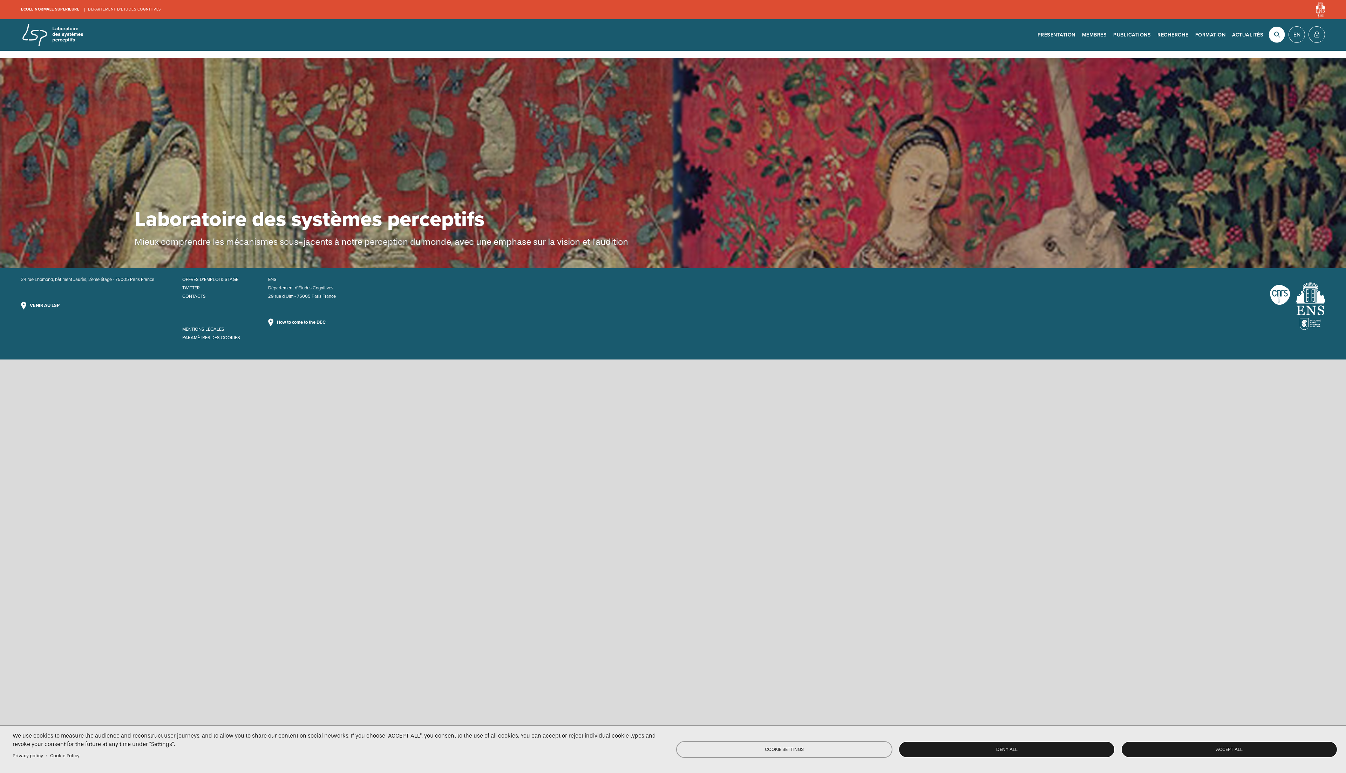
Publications (1132, 35)
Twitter (191, 288)
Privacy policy (28, 756)
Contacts (194, 296)
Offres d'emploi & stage (210, 279)
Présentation (1056, 35)
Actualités (1247, 35)
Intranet (1316, 34)
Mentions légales (203, 329)
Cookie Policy (65, 756)
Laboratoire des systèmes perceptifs (52, 35)
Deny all (1007, 749)
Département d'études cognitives (124, 9)
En (1296, 34)
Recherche (1173, 35)
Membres (1094, 35)
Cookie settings (784, 749)
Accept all (1229, 749)
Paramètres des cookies (211, 338)
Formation (1210, 35)
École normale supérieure (50, 9)
